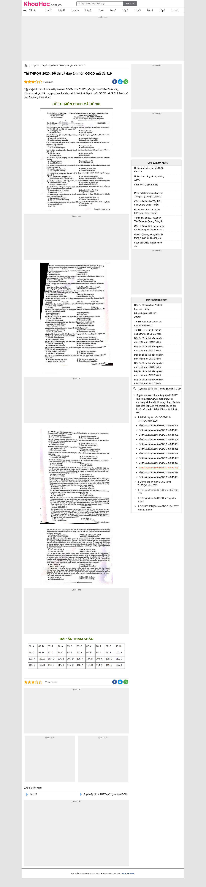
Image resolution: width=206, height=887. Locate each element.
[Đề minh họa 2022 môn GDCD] (135, 314)
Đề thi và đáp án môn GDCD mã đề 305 (158, 434)
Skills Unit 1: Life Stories (146, 184)
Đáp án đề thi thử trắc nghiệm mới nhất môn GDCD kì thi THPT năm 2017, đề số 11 (148, 340)
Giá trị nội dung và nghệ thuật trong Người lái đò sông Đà (148, 236)
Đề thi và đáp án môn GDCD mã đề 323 (158, 477)
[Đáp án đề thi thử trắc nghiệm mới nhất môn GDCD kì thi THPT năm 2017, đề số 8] (135, 364)
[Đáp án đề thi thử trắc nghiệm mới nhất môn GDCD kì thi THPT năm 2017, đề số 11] (135, 339)
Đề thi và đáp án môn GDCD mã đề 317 (158, 463)
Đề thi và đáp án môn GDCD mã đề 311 (158, 448)
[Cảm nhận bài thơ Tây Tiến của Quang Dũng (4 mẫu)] (135, 202)
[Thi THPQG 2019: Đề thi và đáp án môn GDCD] (135, 322)
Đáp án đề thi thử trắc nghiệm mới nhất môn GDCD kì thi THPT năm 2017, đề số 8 (148, 365)
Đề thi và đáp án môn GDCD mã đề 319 (158, 467)
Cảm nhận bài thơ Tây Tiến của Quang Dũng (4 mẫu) (147, 203)
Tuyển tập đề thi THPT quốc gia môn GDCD (63, 65)
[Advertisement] (103, 40)
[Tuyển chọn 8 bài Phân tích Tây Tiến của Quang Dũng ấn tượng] (135, 219)
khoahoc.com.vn (26, 66)
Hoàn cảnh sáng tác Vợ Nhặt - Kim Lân (149, 170)
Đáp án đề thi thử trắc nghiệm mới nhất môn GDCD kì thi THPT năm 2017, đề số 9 (148, 356)
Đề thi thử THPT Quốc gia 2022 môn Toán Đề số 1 (147, 211)
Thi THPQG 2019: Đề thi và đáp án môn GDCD (147, 323)
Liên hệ (123, 873)
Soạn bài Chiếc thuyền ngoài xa (148, 244)
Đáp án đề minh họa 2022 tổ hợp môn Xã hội (148, 307)
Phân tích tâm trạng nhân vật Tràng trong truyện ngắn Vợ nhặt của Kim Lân (148, 195)
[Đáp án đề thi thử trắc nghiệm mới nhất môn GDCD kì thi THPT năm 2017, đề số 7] (135, 372)
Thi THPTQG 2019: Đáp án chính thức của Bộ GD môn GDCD (147, 332)
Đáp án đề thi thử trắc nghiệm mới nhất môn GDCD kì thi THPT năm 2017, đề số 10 (148, 348)
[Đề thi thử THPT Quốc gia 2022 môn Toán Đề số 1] (135, 211)
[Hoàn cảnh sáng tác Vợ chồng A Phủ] (135, 177)
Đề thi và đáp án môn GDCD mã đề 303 (158, 430)
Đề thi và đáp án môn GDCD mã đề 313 (158, 453)
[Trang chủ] (43, 4)
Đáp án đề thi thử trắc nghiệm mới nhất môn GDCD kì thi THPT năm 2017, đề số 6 (148, 381)
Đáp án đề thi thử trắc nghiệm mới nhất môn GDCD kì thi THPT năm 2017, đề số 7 (148, 373)
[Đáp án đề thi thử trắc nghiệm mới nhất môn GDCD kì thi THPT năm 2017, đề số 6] (135, 380)
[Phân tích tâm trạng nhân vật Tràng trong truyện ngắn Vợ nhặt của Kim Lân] (135, 194)
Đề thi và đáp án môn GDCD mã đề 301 (158, 425)
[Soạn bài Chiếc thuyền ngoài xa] (135, 244)
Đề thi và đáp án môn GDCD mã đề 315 (158, 458)
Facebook (130, 873)
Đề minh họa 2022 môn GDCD (145, 315)
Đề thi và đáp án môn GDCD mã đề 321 (158, 472)
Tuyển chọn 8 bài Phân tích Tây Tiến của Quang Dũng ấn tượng (148, 220)
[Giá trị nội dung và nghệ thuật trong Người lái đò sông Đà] (135, 235)
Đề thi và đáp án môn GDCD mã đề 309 (158, 444)
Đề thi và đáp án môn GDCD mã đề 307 (158, 439)
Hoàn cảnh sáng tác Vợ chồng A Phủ (149, 178)
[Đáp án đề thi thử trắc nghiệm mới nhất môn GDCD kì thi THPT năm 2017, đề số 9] (135, 356)
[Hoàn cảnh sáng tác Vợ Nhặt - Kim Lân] (135, 169)
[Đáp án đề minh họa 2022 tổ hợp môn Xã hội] (135, 306)
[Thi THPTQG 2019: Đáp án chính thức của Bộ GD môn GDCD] (135, 331)
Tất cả (32, 10)
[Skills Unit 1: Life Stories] (135, 186)
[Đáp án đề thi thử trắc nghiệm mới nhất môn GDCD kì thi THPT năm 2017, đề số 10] (135, 347)
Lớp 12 (35, 65)
